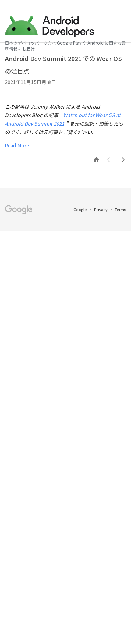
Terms (120, 209)
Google (80, 209)
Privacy (101, 209)
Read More (17, 145)
